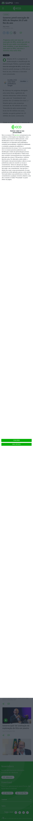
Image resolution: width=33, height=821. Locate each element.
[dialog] (16, 410)
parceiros (17, 135)
